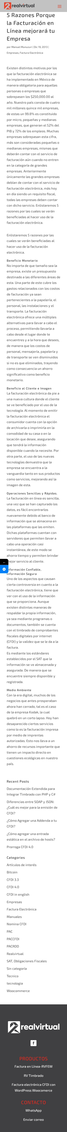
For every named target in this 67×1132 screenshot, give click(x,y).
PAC (9, 931)
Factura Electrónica (31, 52)
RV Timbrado (33, 1075)
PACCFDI (13, 939)
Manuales (14, 917)
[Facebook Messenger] (4, 569)
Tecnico (12, 976)
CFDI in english (18, 894)
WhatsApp (33, 1110)
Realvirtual (15, 954)
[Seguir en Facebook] (33, 1043)
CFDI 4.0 (13, 887)
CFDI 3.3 (13, 879)
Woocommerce (18, 991)
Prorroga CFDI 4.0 (20, 847)
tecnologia (15, 983)
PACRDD (13, 946)
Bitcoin (12, 872)
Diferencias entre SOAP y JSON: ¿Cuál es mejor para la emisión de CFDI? (32, 807)
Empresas (13, 52)
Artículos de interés (21, 865)
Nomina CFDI (16, 924)
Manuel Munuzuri (21, 46)
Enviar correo (33, 1119)
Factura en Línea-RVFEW (33, 1066)
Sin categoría (17, 968)
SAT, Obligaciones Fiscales (27, 961)
